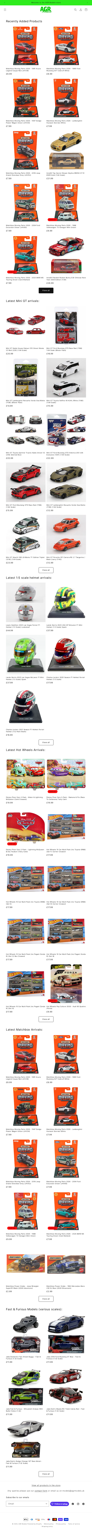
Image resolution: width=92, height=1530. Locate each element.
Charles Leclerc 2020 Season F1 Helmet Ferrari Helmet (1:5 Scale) (65, 678)
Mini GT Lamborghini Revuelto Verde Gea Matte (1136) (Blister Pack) (25, 402)
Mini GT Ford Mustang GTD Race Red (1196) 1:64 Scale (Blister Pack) (64, 349)
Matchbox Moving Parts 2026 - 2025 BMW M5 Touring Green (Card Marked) (25, 279)
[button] (5, 9)
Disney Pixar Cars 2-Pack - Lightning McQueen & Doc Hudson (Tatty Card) (25, 851)
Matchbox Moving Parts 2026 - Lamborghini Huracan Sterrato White (64, 122)
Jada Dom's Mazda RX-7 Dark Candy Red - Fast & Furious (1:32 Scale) (65, 1410)
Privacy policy (61, 1524)
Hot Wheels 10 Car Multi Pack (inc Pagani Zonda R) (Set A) (25, 1007)
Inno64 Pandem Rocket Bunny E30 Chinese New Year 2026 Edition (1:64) (66, 279)
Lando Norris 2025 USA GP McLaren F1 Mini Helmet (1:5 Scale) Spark (64, 626)
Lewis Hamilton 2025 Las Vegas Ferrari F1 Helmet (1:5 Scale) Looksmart (23, 626)
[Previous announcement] (4, 2)
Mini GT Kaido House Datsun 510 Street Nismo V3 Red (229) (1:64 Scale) (25, 349)
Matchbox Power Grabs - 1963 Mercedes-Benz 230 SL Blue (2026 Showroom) (65, 1287)
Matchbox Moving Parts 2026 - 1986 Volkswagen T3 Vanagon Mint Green (61, 226)
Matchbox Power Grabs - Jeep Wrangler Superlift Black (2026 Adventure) (22, 1287)
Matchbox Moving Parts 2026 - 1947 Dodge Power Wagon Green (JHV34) (23, 122)
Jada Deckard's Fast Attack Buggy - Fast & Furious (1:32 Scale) (23, 1358)
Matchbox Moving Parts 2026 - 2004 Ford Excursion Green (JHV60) (23, 226)
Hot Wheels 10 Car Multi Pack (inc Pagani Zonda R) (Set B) (66, 955)
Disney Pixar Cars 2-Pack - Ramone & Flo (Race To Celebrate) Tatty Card (65, 798)
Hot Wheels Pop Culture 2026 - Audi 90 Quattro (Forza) (66, 1007)
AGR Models (22, 1524)
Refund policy (49, 1524)
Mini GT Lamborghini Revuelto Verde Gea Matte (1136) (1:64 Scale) (65, 506)
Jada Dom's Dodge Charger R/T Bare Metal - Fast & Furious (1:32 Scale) (24, 1462)
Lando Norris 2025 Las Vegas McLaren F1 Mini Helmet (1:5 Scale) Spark (25, 678)
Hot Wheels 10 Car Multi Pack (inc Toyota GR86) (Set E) (25, 903)
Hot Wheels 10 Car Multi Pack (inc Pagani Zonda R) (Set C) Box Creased (25, 955)
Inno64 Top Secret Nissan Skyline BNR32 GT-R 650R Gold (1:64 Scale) (65, 174)
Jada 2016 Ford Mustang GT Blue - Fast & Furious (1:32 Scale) (63, 1358)
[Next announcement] (87, 2)
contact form (41, 1491)
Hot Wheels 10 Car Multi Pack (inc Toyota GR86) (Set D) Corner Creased (66, 903)
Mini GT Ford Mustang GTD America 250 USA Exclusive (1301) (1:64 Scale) (64, 454)
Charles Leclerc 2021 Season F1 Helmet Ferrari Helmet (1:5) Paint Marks (25, 731)
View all (46, 290)
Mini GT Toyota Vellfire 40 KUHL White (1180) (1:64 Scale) (64, 402)
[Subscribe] (46, 1504)
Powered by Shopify (34, 1524)
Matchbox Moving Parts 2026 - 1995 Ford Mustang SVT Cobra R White (63, 70)
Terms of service (74, 1524)
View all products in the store (46, 1485)
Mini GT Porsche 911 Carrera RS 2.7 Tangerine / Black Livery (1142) (65, 558)
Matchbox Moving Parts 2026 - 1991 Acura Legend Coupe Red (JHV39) (23, 70)
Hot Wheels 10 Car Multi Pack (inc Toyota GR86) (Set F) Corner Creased (66, 851)
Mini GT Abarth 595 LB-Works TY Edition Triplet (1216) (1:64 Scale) (25, 558)
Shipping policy (47, 1526)
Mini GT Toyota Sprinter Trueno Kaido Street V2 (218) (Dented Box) (25, 454)
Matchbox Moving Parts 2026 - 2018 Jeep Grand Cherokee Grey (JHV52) (23, 174)
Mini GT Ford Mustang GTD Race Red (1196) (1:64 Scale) (24, 506)
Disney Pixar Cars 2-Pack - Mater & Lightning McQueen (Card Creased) (24, 798)
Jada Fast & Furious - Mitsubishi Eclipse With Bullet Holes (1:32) (24, 1410)
